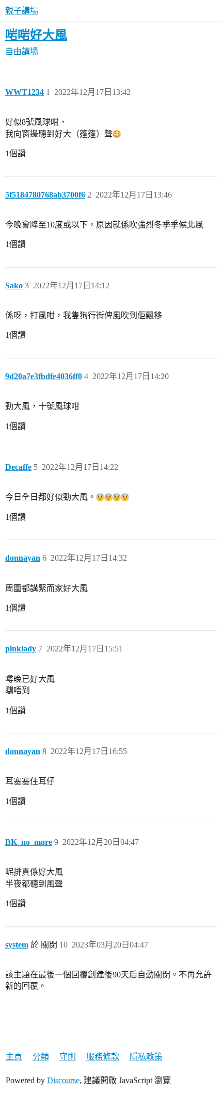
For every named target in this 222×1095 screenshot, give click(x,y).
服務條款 (102, 1056)
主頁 (14, 1056)
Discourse (63, 1080)
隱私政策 (146, 1056)
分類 (41, 1056)
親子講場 (21, 10)
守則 (67, 1056)
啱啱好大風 (36, 35)
